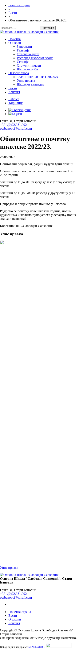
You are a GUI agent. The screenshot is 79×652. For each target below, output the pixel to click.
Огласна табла (18, 73)
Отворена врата (28, 54)
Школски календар (30, 84)
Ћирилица (15, 103)
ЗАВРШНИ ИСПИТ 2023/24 (37, 77)
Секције (22, 61)
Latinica (13, 99)
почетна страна (19, 5)
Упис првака (26, 80)
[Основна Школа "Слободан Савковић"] (29, 32)
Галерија (23, 50)
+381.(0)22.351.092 (13, 124)
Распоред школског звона (35, 58)
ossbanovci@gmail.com (16, 128)
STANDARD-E (36, 646)
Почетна (14, 39)
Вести (12, 88)
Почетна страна (19, 612)
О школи (14, 43)
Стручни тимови (29, 65)
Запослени (24, 46)
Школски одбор (28, 69)
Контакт (14, 92)
